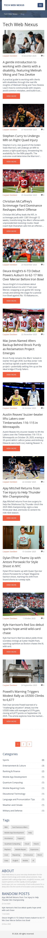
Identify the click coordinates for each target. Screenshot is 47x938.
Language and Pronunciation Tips (23, 799)
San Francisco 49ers (19, 827)
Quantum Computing (23, 782)
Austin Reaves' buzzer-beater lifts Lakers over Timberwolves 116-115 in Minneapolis (23, 420)
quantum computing (12, 844)
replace (8, 849)
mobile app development (14, 833)
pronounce (28, 855)
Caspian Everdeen (10, 56)
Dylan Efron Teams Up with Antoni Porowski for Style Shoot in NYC (22, 562)
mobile (25, 860)
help (30, 833)
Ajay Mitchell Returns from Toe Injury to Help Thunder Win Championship (21, 492)
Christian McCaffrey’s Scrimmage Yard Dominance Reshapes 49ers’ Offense (22, 205)
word (39, 855)
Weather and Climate (23, 805)
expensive (34, 849)
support (20, 838)
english (15, 860)
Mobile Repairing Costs (23, 788)
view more (11, 96)
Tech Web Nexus (14, 5)
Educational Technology (23, 793)
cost (6, 855)
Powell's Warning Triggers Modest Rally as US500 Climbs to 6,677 (23, 695)
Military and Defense (23, 810)
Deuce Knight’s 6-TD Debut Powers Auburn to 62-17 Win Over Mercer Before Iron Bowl (23, 275)
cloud (27, 844)
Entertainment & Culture (23, 765)
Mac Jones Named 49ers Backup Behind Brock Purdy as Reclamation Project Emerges (22, 347)
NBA (6, 827)
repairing (16, 855)
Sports (23, 760)
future (36, 844)
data (6, 860)
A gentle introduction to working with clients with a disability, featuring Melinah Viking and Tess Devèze (22, 68)
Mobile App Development (23, 777)
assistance (9, 838)
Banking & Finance (23, 771)
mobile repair (20, 849)
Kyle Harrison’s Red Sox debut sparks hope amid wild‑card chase (23, 629)
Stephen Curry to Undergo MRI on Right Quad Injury (21, 138)
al (33, 860)
